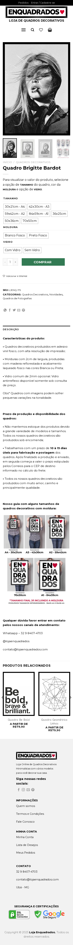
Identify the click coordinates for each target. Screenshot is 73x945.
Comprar (43, 262)
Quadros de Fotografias (17, 298)
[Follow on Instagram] (23, 790)
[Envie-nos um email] (28, 790)
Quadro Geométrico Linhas (54, 721)
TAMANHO (10, 198)
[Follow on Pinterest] (32, 790)
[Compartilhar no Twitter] (14, 310)
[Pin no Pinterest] (23, 310)
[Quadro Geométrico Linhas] (54, 694)
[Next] (64, 88)
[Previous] (8, 88)
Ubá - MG (22, 887)
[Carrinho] (50, 30)
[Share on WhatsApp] (5, 310)
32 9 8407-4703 (26, 871)
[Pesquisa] (32, 30)
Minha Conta (25, 837)
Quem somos (25, 806)
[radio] (15, 207)
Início (7, 162)
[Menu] (23, 30)
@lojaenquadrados (16, 641)
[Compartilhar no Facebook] (9, 310)
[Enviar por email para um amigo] (18, 310)
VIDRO (8, 242)
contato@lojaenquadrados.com (25, 649)
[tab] (36, 329)
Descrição (11, 329)
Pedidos (23, 2)
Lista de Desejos (27, 845)
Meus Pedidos (25, 852)
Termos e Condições (30, 814)
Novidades (56, 294)
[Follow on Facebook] (18, 790)
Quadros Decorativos (33, 162)
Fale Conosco (25, 821)
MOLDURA (10, 227)
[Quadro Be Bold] (19, 694)
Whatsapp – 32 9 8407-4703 (23, 633)
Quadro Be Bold (19, 719)
